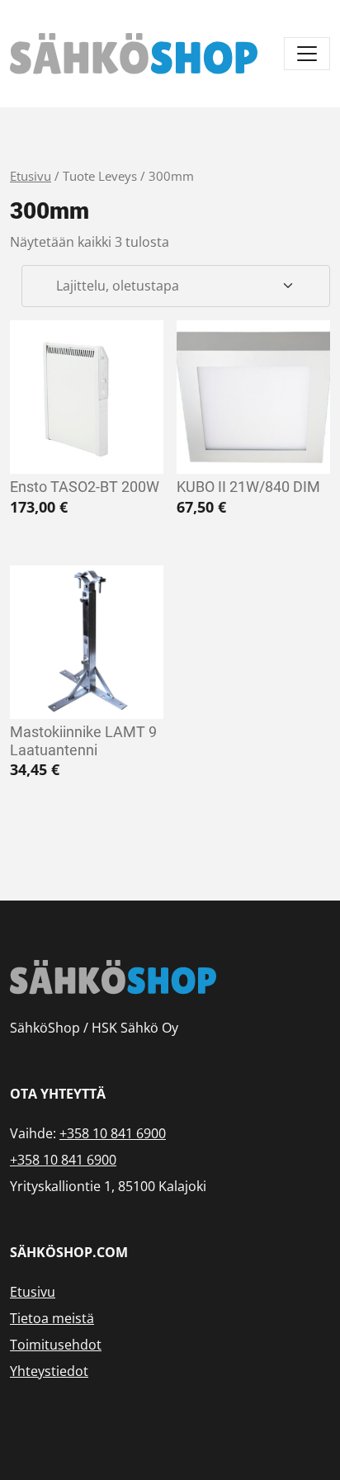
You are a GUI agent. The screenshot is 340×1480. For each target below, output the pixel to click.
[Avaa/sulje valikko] (307, 53)
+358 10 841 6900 (112, 1133)
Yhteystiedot (49, 1371)
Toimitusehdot (56, 1345)
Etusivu (30, 176)
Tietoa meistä (52, 1318)
